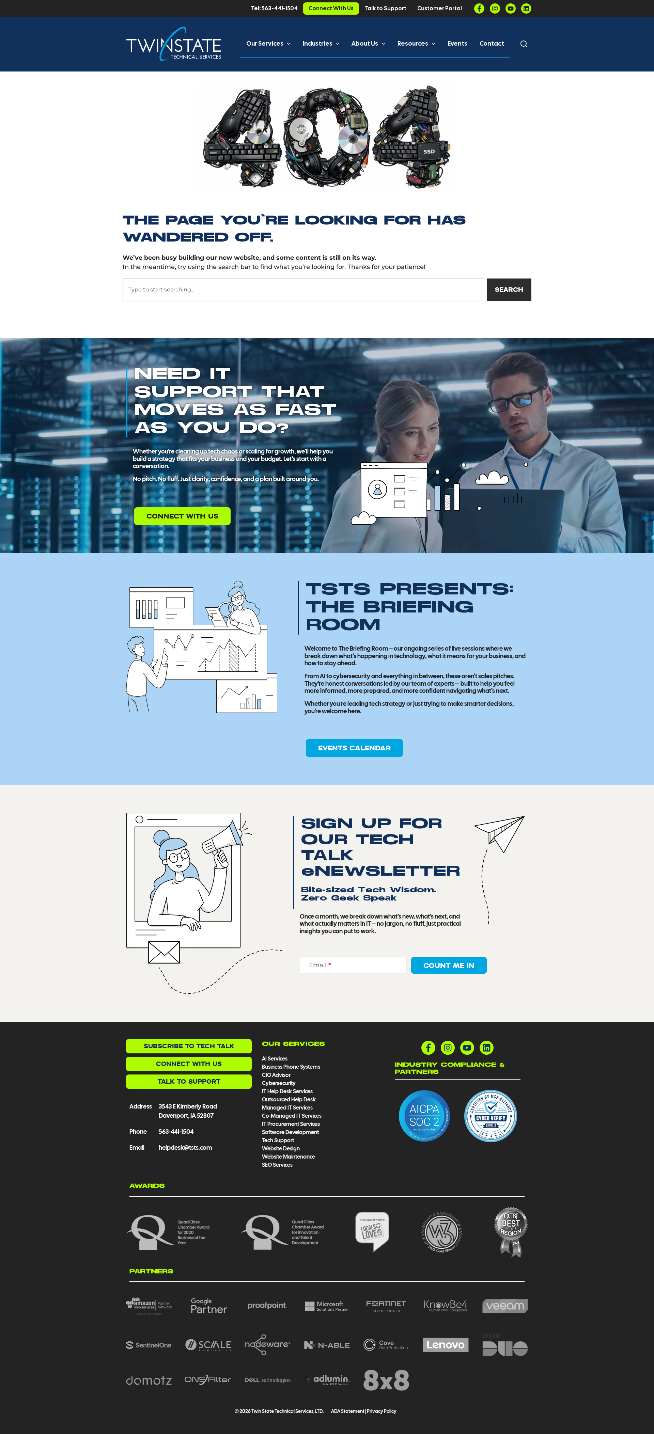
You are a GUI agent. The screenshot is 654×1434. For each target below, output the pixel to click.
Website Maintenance (288, 1156)
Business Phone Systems (291, 1066)
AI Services (274, 1058)
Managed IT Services (287, 1107)
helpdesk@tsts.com (185, 1147)
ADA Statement (347, 1411)
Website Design (281, 1148)
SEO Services (277, 1164)
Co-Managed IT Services (292, 1115)
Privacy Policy (381, 1411)
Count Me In (448, 965)
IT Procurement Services (291, 1124)
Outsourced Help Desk (289, 1099)
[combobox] (303, 289)
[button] (287, 43)
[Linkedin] (526, 8)
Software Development (290, 1132)
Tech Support (278, 1140)
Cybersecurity (279, 1083)
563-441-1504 (176, 1131)
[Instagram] (495, 8)
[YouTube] (510, 8)
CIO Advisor (276, 1075)
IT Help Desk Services (287, 1091)
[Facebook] (479, 8)
